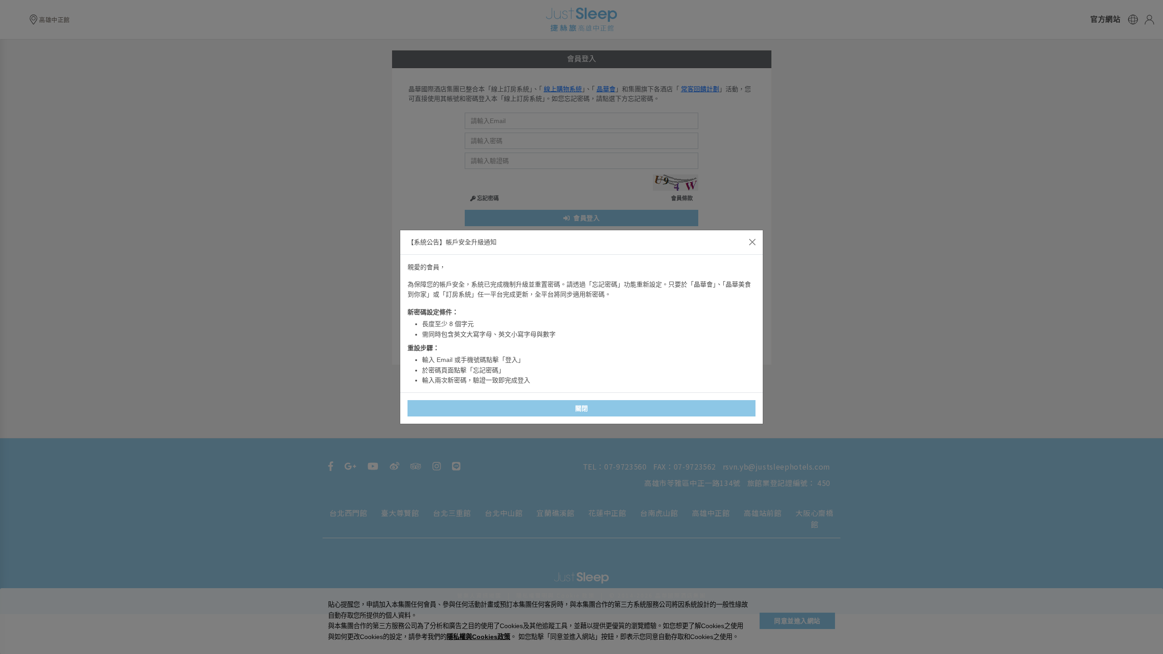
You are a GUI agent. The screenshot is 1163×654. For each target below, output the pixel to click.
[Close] (752, 242)
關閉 (581, 408)
